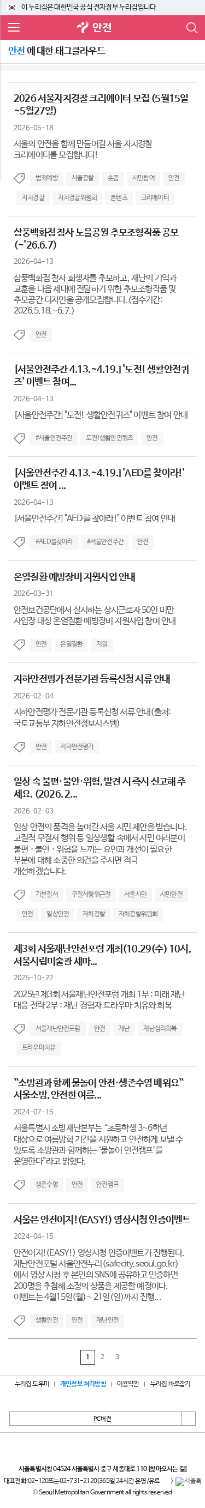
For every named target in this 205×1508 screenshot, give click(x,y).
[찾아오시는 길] (167, 1469)
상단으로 (188, 1419)
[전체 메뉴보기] (13, 28)
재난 (124, 1029)
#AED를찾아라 (54, 542)
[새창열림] (82, 28)
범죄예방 (47, 178)
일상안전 (57, 914)
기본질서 (47, 894)
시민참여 (143, 178)
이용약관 (128, 1384)
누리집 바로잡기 (170, 1384)
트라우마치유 (38, 1048)
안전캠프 (107, 1185)
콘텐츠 (118, 198)
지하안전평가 (76, 747)
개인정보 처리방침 (83, 1384)
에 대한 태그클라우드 (56, 51)
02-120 (38, 1481)
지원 (101, 644)
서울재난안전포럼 (58, 1029)
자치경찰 (33, 198)
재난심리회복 (160, 1029)
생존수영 (47, 1185)
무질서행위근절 (91, 894)
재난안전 (107, 1320)
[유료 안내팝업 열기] (165, 1481)
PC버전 (102, 1419)
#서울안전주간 (54, 438)
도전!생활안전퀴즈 (109, 438)
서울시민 (135, 894)
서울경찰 (83, 178)
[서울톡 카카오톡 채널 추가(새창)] (188, 1481)
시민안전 (171, 894)
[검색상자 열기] (191, 28)
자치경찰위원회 (77, 198)
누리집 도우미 (32, 1384)
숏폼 (113, 178)
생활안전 (47, 1320)
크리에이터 (155, 198)
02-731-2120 (78, 1481)
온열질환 (71, 644)
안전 (101, 28)
